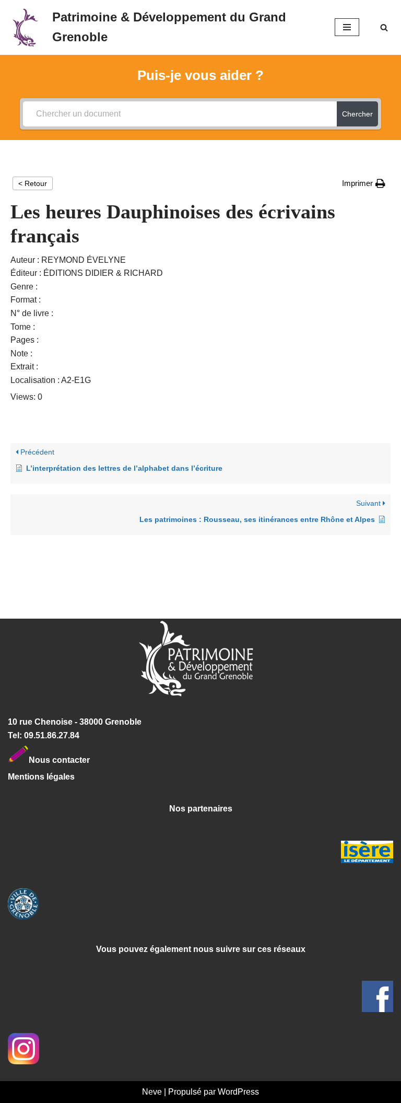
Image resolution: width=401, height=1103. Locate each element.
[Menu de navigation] (347, 27)
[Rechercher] (384, 27)
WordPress (238, 1091)
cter (82, 760)
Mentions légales (41, 776)
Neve (152, 1091)
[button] (363, 183)
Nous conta (52, 760)
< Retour (32, 183)
